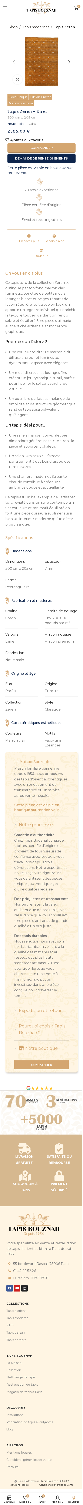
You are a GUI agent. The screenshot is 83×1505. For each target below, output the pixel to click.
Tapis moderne (17, 1318)
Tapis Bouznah (19, 1356)
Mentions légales (19, 1452)
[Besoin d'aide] (54, 236)
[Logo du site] (41, 8)
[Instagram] (24, 1288)
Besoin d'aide (54, 241)
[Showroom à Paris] (25, 1175)
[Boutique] (41, 250)
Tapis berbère (16, 1340)
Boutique (41, 255)
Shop (13, 27)
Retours (12, 1467)
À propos (14, 1445)
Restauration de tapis (22, 1384)
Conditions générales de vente (29, 1460)
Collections (17, 1304)
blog (9, 1429)
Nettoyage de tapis (20, 1377)
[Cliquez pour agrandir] (17, 79)
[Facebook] (9, 1288)
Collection (13, 1370)
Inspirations (14, 1415)
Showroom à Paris (25, 1187)
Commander (41, 148)
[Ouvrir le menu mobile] (5, 8)
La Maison (13, 1363)
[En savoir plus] (29, 236)
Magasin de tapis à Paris (24, 1392)
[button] (14, 62)
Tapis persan (15, 1332)
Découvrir (15, 1408)
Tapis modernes (35, 27)
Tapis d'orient (16, 1311)
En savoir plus (29, 241)
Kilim (10, 1325)
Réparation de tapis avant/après (29, 1422)
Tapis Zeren (64, 27)
